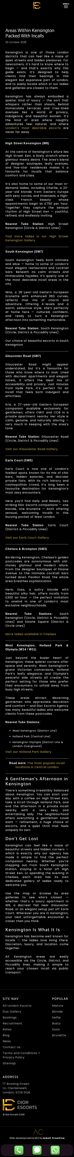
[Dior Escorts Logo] (37, 5)
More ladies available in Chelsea (30, 634)
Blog (6, 1035)
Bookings (10, 1017)
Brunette (59, 1035)
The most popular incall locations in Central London (40, 765)
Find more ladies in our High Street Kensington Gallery (37, 238)
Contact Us (11, 1047)
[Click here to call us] (18, 1150)
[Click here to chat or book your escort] (55, 1150)
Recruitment (12, 1023)
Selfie (56, 1017)
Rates (7, 1029)
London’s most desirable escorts (33, 128)
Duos (56, 1029)
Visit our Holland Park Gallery (28, 752)
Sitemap (9, 1063)
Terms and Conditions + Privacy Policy (21, 1055)
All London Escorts (17, 1006)
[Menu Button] (66, 5)
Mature (57, 1006)
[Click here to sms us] (37, 1150)
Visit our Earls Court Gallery (27, 538)
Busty (56, 1023)
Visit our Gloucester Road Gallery (31, 449)
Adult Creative (54, 1138)
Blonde (57, 1012)
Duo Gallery (12, 1012)
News (7, 1041)
